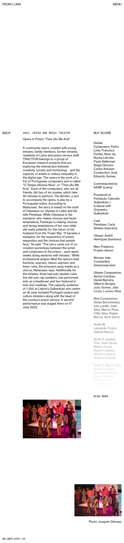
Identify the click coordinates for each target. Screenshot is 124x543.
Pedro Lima (11, 4)
